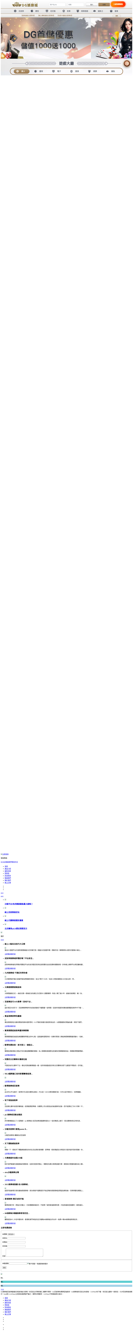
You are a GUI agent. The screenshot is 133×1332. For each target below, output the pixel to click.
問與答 (7, 873)
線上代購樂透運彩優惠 (14, 920)
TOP (2, 1289)
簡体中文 (15, 862)
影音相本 (8, 876)
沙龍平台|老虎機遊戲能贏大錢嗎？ (19, 904)
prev (2, 896)
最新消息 (8, 871)
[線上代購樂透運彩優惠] (5, 916)
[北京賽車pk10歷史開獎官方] (5, 924)
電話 (4, 1242)
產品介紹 (8, 869)
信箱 (4, 1246)
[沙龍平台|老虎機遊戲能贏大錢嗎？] (5, 899)
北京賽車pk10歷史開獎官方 (16, 929)
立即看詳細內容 (10, 954)
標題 (4, 1234)
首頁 (6, 866)
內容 (3, 1256)
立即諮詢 (5, 854)
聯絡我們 (8, 862)
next (2, 893)
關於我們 (8, 880)
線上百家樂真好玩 (12, 912)
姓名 (4, 1238)
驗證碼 (5, 1263)
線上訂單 (8, 882)
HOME (3, 862)
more (2, 940)
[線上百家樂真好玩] (5, 908)
